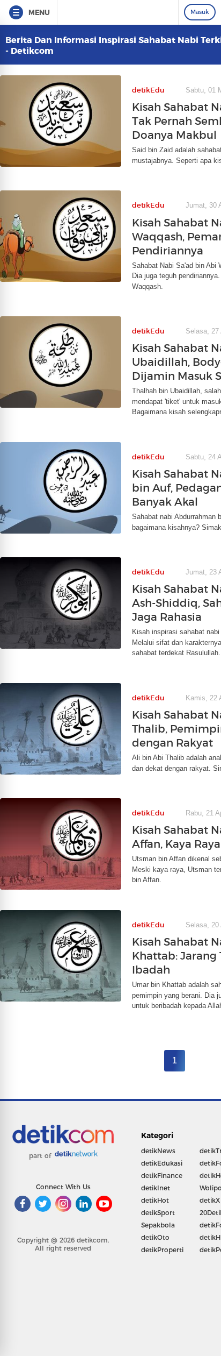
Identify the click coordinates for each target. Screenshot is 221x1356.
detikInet (155, 1188)
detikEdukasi (161, 1163)
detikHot (155, 1200)
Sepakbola (158, 1225)
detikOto (155, 1237)
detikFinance (161, 1176)
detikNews (158, 1151)
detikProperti (162, 1250)
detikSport (158, 1213)
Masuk (199, 12)
